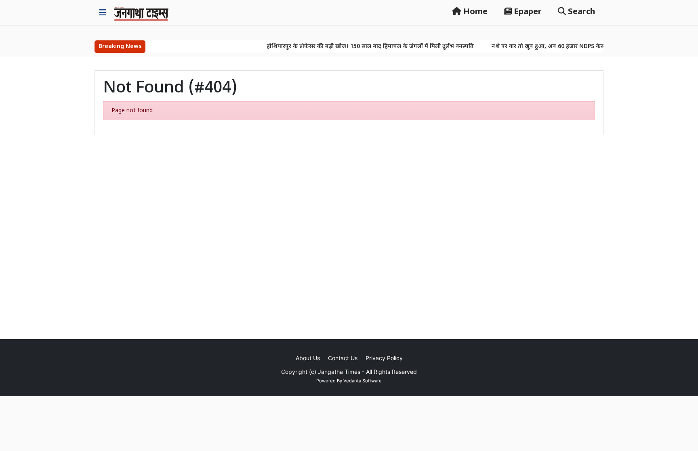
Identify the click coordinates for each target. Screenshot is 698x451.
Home (474, 12)
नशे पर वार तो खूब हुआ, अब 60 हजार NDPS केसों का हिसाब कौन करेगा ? (567, 46)
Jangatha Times (339, 371)
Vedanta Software (362, 381)
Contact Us (342, 358)
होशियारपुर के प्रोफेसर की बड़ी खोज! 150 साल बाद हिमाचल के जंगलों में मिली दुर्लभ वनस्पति (361, 46)
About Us (308, 358)
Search (580, 12)
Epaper (527, 12)
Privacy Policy (384, 358)
